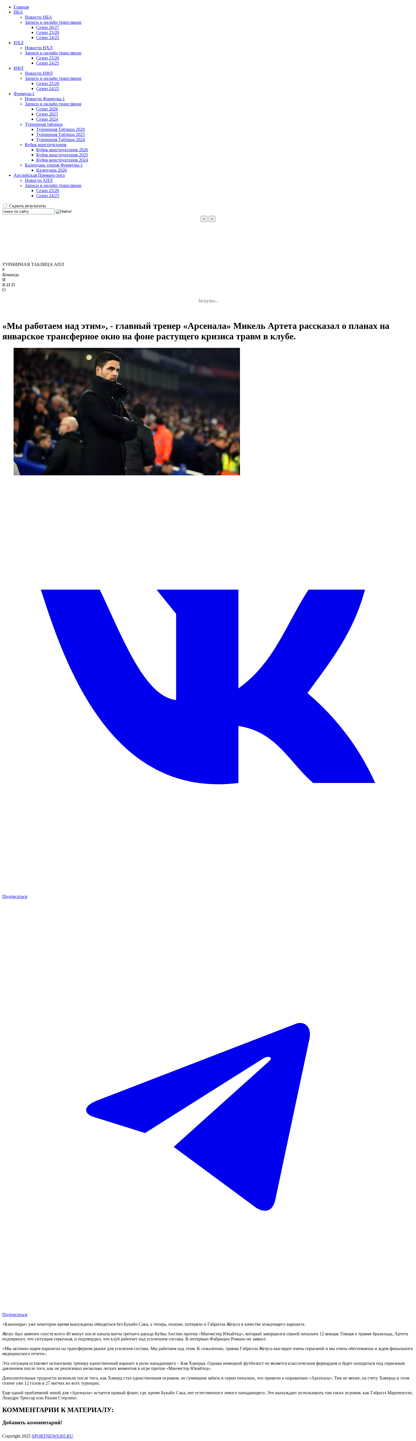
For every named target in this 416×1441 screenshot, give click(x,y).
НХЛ (18, 42)
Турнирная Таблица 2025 (60, 134)
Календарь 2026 (51, 170)
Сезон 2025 (47, 114)
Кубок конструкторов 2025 (62, 154)
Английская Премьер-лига (39, 175)
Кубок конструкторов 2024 (62, 159)
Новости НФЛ (39, 73)
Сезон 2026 (47, 109)
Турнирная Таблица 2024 (60, 139)
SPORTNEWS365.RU (52, 1436)
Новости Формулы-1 (45, 98)
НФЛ (18, 68)
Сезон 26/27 (47, 27)
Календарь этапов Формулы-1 (54, 165)
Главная (21, 7)
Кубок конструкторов (46, 144)
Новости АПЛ (39, 180)
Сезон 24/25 (47, 37)
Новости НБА (38, 17)
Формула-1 (24, 93)
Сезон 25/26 (47, 32)
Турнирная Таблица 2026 (60, 129)
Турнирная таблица (44, 124)
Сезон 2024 (47, 119)
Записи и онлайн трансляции (53, 22)
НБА (18, 12)
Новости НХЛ (39, 47)
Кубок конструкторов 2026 (62, 149)
